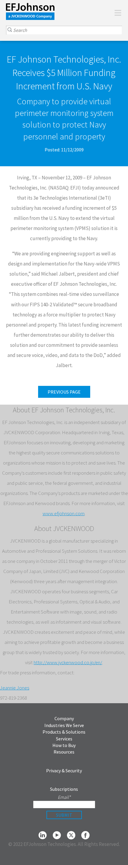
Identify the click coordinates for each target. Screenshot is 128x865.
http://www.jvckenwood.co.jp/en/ (68, 662)
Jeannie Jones (14, 687)
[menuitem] (107, 12)
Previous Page (64, 392)
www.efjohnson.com (64, 513)
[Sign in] (107, 12)
